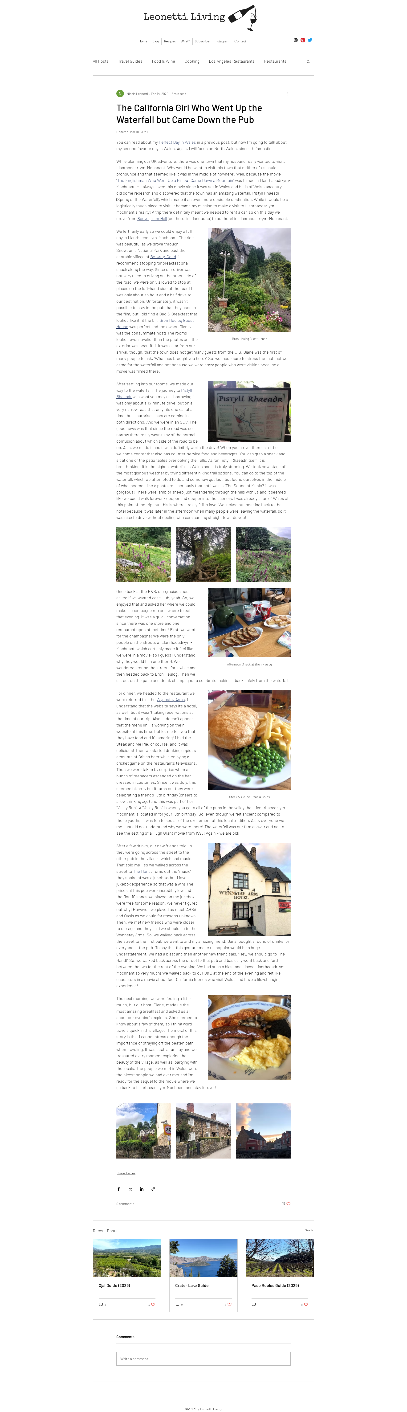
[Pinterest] (303, 40)
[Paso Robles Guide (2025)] (280, 1258)
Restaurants (275, 61)
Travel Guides (130, 61)
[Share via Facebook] (118, 1189)
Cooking (192, 61)
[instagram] (295, 40)
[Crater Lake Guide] (204, 1258)
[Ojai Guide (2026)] (127, 1258)
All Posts (101, 61)
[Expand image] (143, 554)
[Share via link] (153, 1189)
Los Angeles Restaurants (232, 61)
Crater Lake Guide (192, 1285)
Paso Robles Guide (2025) (275, 1285)
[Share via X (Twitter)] (130, 1189)
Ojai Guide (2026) (114, 1285)
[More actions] (288, 93)
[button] (308, 61)
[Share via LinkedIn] (141, 1189)
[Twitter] (310, 40)
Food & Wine (163, 61)
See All (309, 1230)
